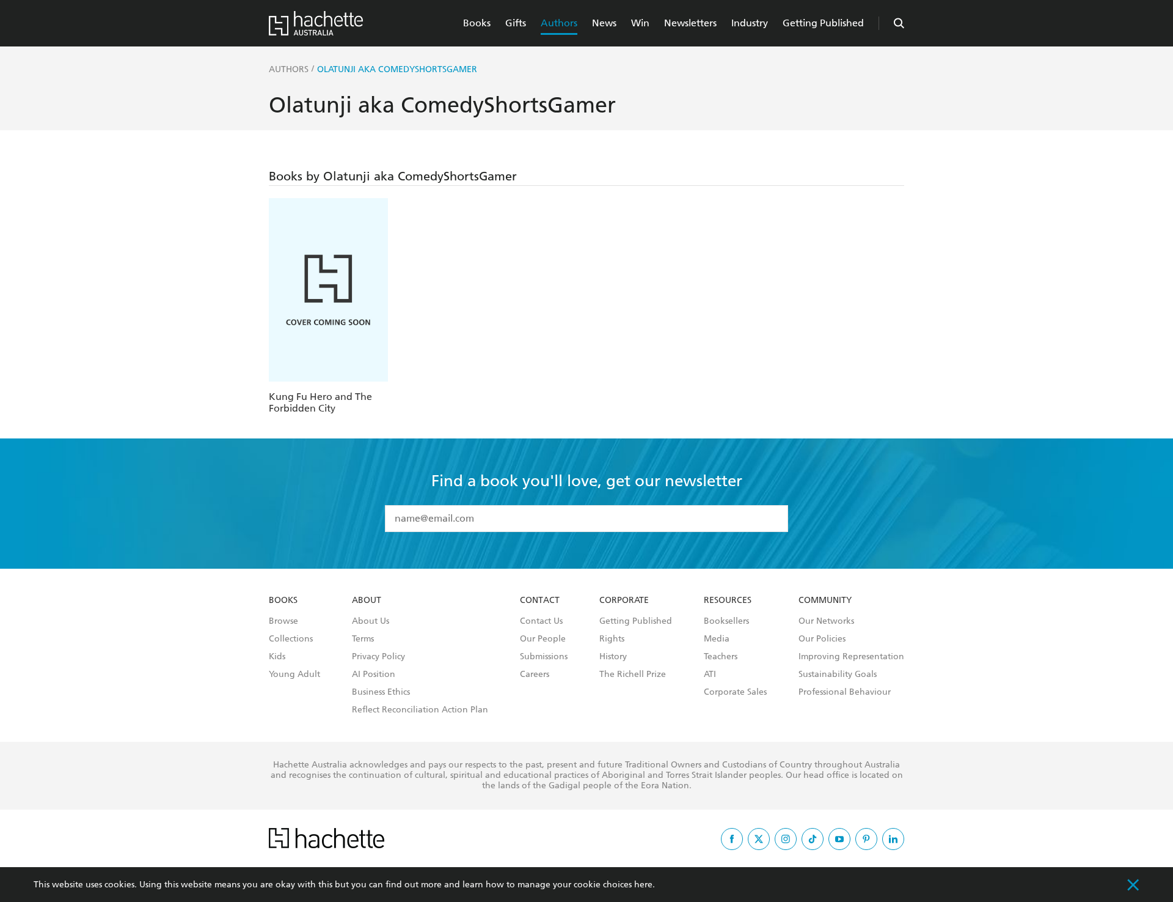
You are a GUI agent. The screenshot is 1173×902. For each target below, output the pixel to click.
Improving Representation (851, 656)
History (613, 656)
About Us (370, 621)
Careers (534, 674)
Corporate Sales (735, 692)
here (643, 884)
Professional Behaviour (844, 692)
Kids (277, 656)
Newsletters (690, 23)
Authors (559, 23)
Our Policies (822, 639)
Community (825, 600)
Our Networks (826, 621)
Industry (749, 23)
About (366, 600)
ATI (710, 674)
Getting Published (823, 23)
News (604, 23)
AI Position (373, 674)
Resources (727, 600)
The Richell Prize (632, 674)
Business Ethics (381, 692)
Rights (611, 639)
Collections (291, 639)
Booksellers (726, 621)
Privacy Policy (378, 656)
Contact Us (541, 621)
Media (716, 639)
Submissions (544, 656)
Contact (540, 600)
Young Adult (294, 674)
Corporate (624, 600)
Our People (543, 639)
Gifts (515, 23)
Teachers (720, 656)
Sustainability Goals (837, 674)
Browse (283, 621)
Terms (363, 639)
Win (640, 23)
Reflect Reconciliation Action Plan (420, 710)
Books (477, 23)
